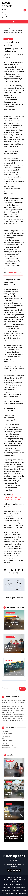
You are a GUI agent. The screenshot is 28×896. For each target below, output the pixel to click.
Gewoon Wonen (7, 733)
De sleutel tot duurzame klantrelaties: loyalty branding (13, 649)
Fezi (3, 738)
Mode (17, 890)
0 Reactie (7, 57)
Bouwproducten (8, 887)
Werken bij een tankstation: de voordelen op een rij (13, 624)
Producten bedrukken (9, 748)
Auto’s (23, 887)
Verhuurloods (6, 731)
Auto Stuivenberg (7, 740)
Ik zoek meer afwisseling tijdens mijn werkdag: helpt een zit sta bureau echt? (13, 702)
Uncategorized (8, 39)
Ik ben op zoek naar (7, 6)
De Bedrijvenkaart (7, 745)
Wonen (6, 884)
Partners (5, 893)
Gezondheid (9, 760)
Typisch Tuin (6, 736)
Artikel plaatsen (21, 893)
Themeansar (14, 881)
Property (8, 782)
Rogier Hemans (16, 598)
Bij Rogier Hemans (9, 54)
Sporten (23, 890)
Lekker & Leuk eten (8, 890)
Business (8, 804)
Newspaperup (17, 879)
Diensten (12, 884)
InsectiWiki (5, 743)
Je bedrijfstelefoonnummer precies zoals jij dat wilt (12, 497)
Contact (11, 893)
